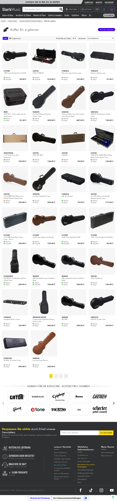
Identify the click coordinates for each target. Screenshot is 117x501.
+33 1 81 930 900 (20, 467)
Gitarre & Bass (8, 15)
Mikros (84, 15)
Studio (67, 15)
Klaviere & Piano (39, 15)
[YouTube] (112, 490)
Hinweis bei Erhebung (40, 498)
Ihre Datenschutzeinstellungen (67, 498)
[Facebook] (80, 490)
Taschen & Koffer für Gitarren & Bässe (31, 21)
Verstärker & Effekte (23, 15)
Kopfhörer (76, 15)
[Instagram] (101, 490)
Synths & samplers (55, 15)
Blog (79, 482)
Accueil (3, 21)
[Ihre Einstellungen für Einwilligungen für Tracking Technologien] (113, 497)
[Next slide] (113, 403)
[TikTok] (91, 490)
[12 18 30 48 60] (74, 38)
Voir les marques (106, 30)
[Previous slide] (3, 403)
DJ (90, 15)
